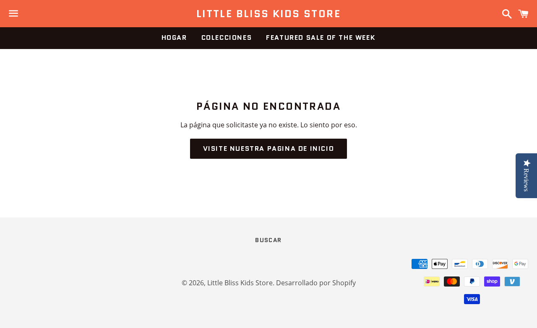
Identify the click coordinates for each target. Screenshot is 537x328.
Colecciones (226, 37)
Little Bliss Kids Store (268, 14)
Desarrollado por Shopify (316, 282)
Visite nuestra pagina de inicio (268, 148)
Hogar (174, 37)
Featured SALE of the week (320, 37)
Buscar (268, 240)
